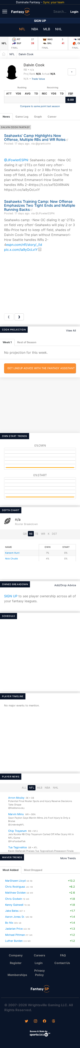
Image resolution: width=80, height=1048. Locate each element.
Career (52, 116)
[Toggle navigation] (5, 11)
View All (71, 330)
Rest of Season (26, 342)
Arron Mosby (16, 797)
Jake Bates (12, 910)
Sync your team (53, 2)
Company (16, 955)
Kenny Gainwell (14, 904)
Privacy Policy (39, 973)
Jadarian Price (14, 928)
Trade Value (38, 78)
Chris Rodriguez (15, 886)
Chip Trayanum (17, 830)
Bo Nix (9, 922)
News (6, 116)
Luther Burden (14, 940)
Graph (38, 116)
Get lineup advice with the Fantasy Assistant (41, 368)
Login (74, 11)
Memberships (17, 975)
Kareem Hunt (12, 552)
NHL (58, 29)
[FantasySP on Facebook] (44, 1021)
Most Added (10, 870)
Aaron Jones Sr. (15, 916)
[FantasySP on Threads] (53, 1021)
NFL (22, 29)
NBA (34, 29)
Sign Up (40, 20)
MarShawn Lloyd (15, 880)
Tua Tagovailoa (17, 847)
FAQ (63, 955)
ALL (24, 787)
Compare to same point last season (40, 106)
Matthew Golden (15, 892)
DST (54, 533)
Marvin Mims (16, 814)
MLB (46, 29)
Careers (39, 955)
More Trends (68, 858)
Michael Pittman (15, 934)
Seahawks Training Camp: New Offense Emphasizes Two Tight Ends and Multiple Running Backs (39, 205)
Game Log (21, 116)
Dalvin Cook (26, 54)
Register (16, 963)
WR (43, 533)
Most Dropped (33, 870)
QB (25, 533)
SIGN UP (10, 596)
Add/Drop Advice (65, 585)
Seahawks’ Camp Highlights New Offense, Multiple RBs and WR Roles (34, 137)
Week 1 (7, 342)
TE (36, 533)
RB (30, 533)
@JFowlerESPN (16, 160)
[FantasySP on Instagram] (35, 1021)
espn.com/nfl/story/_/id (24, 245)
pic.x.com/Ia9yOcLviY (21, 249)
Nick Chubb (11, 558)
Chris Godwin (13, 898)
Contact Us (62, 963)
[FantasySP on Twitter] (26, 1021)
